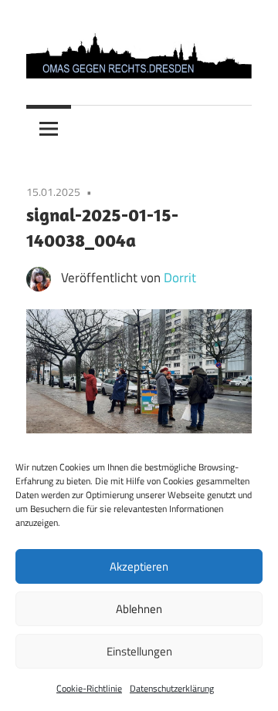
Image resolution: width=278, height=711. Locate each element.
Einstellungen (139, 651)
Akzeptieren (139, 566)
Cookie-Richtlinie (89, 688)
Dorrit (180, 278)
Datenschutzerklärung (172, 688)
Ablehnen (139, 609)
